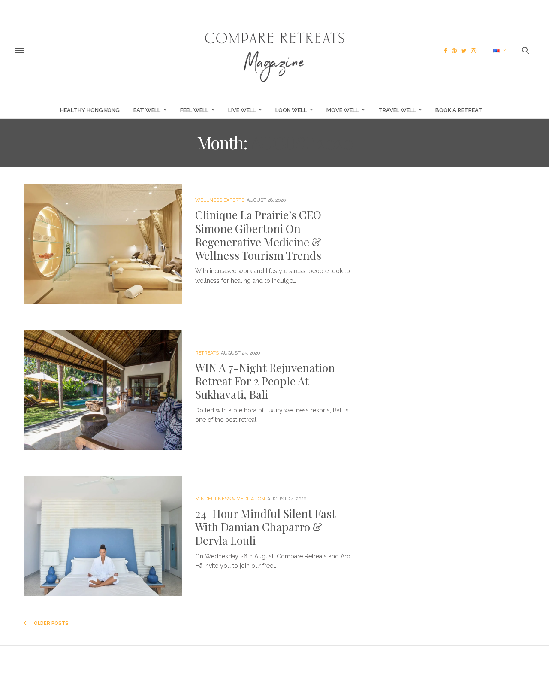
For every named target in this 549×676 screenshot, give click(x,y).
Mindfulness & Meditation (230, 499)
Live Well (242, 110)
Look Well (291, 110)
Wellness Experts (219, 200)
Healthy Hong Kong (90, 110)
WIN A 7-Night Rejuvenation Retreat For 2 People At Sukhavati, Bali (265, 381)
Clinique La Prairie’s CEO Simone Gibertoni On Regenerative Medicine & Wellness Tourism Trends (258, 235)
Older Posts (51, 623)
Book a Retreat (459, 110)
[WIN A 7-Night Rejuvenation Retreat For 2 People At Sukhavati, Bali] (103, 390)
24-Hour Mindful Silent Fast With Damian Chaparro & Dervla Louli (265, 527)
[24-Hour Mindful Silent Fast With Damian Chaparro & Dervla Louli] (103, 536)
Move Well (342, 110)
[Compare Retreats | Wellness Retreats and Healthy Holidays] (274, 50)
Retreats (207, 353)
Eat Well (146, 110)
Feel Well (194, 110)
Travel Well (397, 110)
